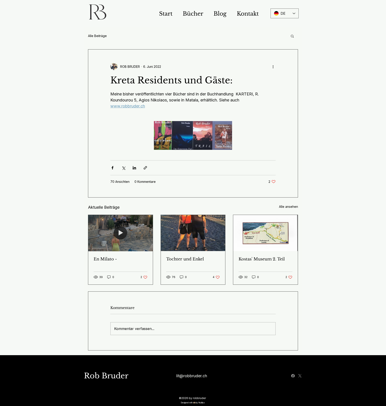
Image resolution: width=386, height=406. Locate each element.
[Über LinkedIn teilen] (134, 168)
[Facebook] (293, 375)
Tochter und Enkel (185, 259)
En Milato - (105, 259)
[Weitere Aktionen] (273, 66)
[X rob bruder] (300, 375)
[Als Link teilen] (145, 168)
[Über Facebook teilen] (112, 168)
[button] (292, 36)
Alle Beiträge (97, 36)
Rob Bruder (106, 375)
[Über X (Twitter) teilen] (123, 168)
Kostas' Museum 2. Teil (262, 259)
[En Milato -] (120, 233)
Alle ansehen (288, 206)
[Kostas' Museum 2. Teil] (265, 233)
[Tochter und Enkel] (193, 233)
